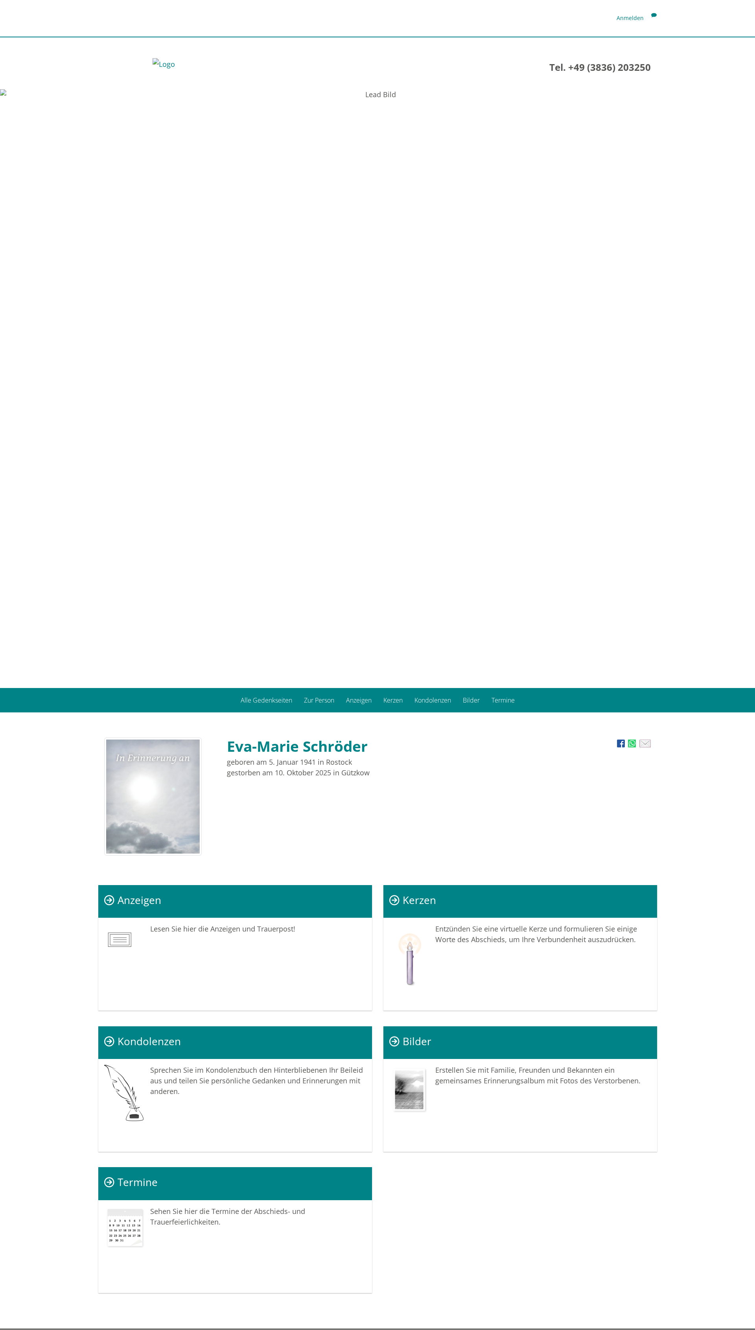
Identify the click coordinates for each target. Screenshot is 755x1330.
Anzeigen (359, 699)
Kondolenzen (432, 699)
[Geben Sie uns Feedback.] (654, 18)
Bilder (471, 699)
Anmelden (630, 18)
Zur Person (319, 699)
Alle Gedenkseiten (266, 699)
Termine (503, 699)
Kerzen (393, 699)
